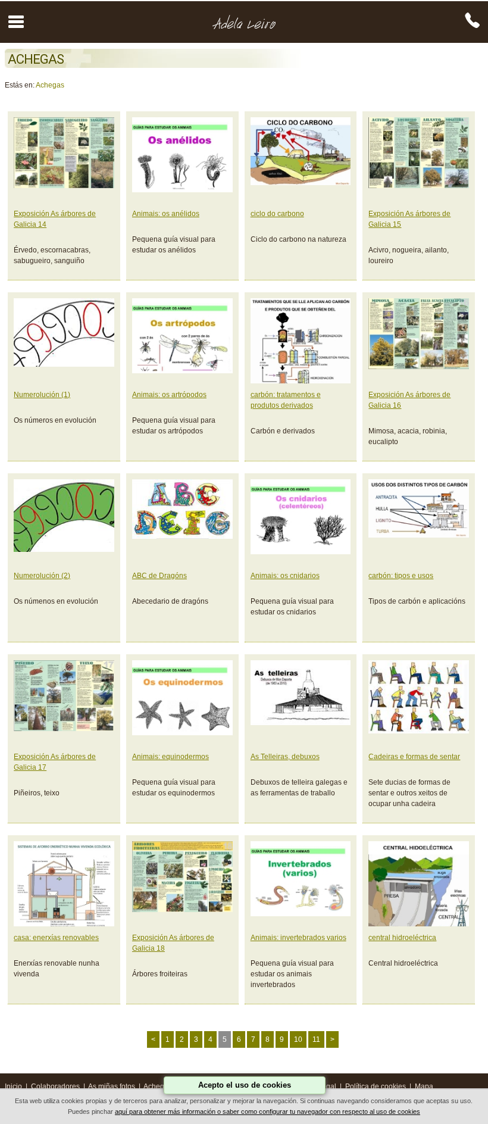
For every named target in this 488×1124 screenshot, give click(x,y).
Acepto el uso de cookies (244, 1085)
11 (316, 1039)
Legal (327, 1086)
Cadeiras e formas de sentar (414, 757)
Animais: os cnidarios (285, 576)
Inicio (13, 1086)
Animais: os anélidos (165, 214)
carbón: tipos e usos (400, 576)
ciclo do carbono (277, 214)
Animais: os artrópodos (169, 395)
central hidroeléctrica (402, 937)
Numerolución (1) (42, 395)
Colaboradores (55, 1086)
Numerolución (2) (42, 576)
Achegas (50, 85)
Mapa (424, 1086)
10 (298, 1039)
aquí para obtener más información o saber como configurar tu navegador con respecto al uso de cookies (267, 1111)
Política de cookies (375, 1086)
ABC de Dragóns (159, 576)
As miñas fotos (111, 1086)
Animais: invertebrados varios (298, 937)
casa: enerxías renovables (56, 937)
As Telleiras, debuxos (285, 757)
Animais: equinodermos (170, 757)
